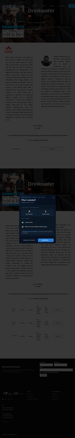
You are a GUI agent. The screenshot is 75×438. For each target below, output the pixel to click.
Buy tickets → (46, 240)
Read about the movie (29, 240)
